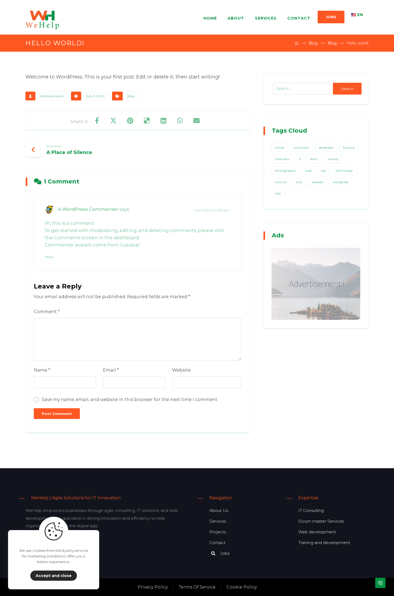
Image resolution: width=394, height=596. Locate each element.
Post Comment (57, 413)
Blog (131, 96)
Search (347, 89)
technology (344, 170)
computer (301, 147)
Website (181, 370)
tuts (299, 182)
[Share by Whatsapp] (179, 120)
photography (285, 170)
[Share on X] (113, 120)
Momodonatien (52, 96)
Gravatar (130, 245)
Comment (47, 311)
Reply (49, 257)
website (317, 182)
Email (111, 370)
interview (282, 159)
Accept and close (54, 575)
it (300, 159)
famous (349, 147)
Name (42, 370)
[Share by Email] (196, 120)
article (279, 147)
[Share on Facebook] (96, 120)
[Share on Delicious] (146, 120)
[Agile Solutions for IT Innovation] (42, 20)
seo (323, 170)
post (308, 170)
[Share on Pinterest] (130, 120)
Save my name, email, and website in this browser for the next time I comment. (130, 399)
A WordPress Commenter (88, 209)
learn (314, 159)
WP (278, 194)
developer (326, 147)
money (333, 159)
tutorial (281, 182)
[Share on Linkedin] (163, 120)
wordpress (340, 182)
